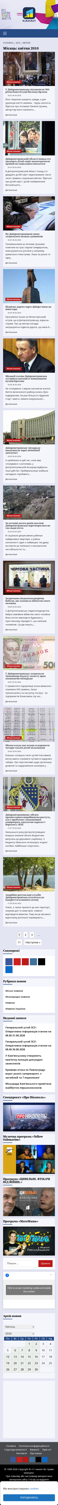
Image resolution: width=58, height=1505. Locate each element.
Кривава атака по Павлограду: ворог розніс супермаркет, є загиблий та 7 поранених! (25, 1073)
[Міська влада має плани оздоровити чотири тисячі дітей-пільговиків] (29, 725)
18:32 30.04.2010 (14, 240)
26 (7, 1369)
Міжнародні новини (17, 996)
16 (36, 1356)
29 (29, 1369)
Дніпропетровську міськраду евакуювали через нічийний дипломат (23, 450)
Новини (10, 1002)
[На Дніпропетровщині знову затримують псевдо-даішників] (29, 213)
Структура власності (15, 1449)
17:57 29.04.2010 (14, 828)
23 (36, 1363)
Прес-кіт (46, 1449)
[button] (6, 33)
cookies (34, 1488)
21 (22, 1363)
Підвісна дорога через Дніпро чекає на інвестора (28, 308)
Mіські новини (13, 82)
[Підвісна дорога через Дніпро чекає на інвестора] (29, 286)
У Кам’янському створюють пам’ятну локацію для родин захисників (24, 1059)
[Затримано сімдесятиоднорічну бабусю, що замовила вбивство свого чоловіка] (29, 578)
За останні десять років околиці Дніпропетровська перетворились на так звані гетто (27, 526)
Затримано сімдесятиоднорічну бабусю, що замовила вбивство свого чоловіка (27, 601)
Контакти (21, 1453)
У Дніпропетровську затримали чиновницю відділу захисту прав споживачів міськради (25, 676)
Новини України (15, 1008)
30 (36, 1369)
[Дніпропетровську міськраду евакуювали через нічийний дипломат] (29, 427)
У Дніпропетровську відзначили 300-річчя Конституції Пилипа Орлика (27, 90)
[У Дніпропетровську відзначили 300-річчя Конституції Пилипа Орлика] (29, 69)
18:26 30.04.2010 (14, 456)
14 (22, 1356)
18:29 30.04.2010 (14, 313)
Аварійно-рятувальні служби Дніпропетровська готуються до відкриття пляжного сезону (24, 897)
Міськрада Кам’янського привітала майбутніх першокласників (28, 1085)
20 (15, 1363)
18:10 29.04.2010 (14, 532)
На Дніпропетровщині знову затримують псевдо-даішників (24, 235)
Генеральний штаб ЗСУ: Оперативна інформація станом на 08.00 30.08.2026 (28, 1045)
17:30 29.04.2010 (14, 903)
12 (7, 1356)
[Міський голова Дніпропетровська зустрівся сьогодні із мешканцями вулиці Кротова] (29, 355)
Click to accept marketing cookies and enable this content (29, 1290)
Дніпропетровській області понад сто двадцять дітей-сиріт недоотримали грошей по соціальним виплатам (28, 161)
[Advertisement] (29, 1409)
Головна (11, 1445)
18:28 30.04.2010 (14, 385)
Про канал (36, 1453)
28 (22, 1369)
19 (7, 1363)
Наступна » (33, 942)
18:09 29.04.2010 (14, 607)
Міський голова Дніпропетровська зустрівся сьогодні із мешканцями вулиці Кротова (26, 379)
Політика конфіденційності (34, 1445)
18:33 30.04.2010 (14, 167)
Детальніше (11, 115)
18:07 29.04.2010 (14, 682)
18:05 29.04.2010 (14, 751)
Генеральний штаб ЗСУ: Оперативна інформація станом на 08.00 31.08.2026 (28, 1031)
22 (29, 1363)
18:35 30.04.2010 (14, 95)
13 (15, 1356)
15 (29, 1356)
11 (19, 942)
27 (15, 1369)
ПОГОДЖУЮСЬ (29, 1498)
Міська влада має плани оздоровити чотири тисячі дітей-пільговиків (27, 746)
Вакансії (34, 1449)
